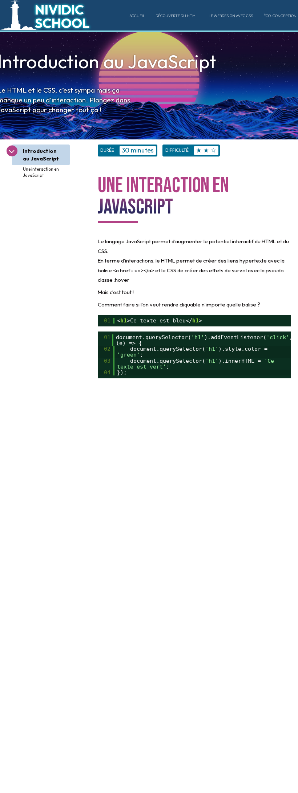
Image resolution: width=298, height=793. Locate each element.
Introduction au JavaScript (41, 154)
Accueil (137, 15)
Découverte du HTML (177, 15)
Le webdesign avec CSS (231, 15)
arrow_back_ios (12, 150)
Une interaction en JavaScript (41, 172)
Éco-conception (280, 15)
